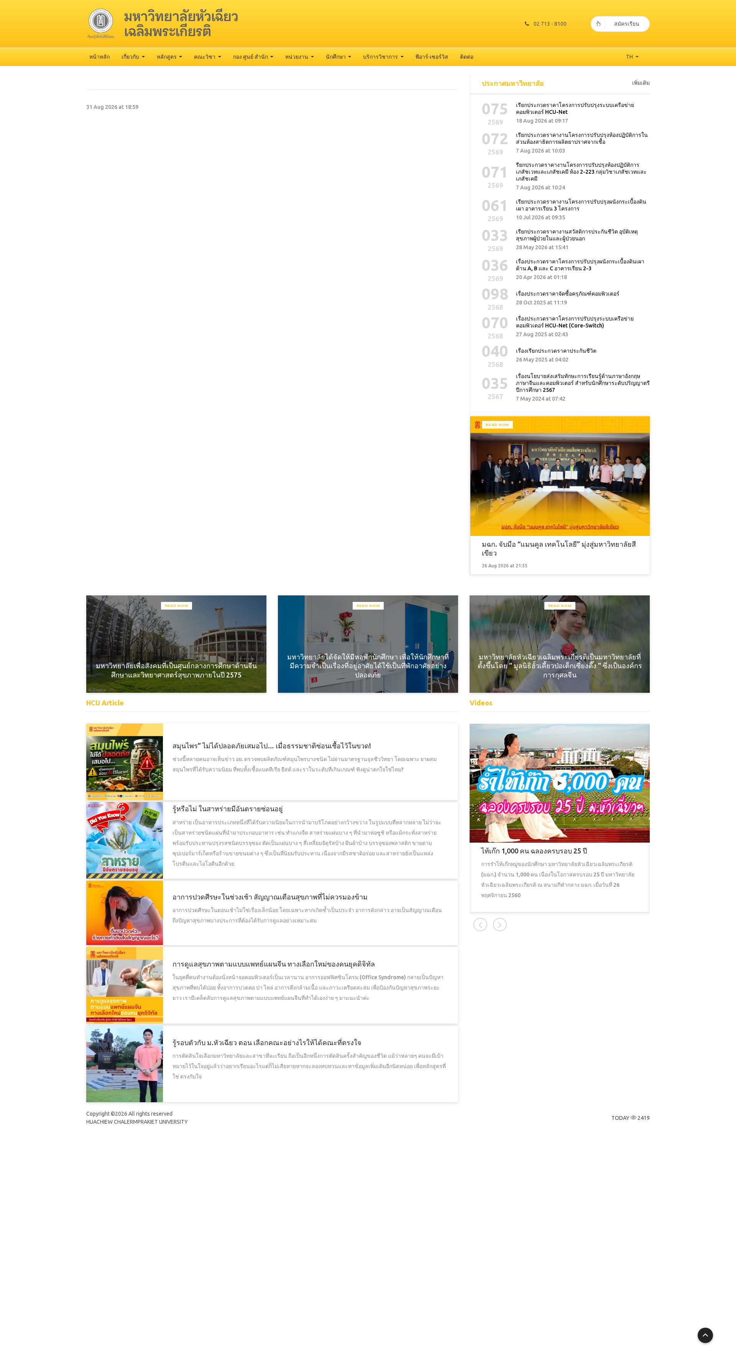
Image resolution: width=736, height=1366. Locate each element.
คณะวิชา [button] (205, 57)
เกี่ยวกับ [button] (131, 57)
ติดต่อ (466, 57)
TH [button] (630, 57)
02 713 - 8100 (550, 24)
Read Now (497, 424)
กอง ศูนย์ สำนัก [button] (251, 57)
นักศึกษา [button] (336, 57)
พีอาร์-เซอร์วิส (432, 57)
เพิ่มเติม (641, 83)
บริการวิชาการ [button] (381, 57)
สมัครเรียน (626, 24)
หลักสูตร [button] (167, 57)
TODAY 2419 (630, 1118)
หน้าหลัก (99, 57)
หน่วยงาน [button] (297, 57)
